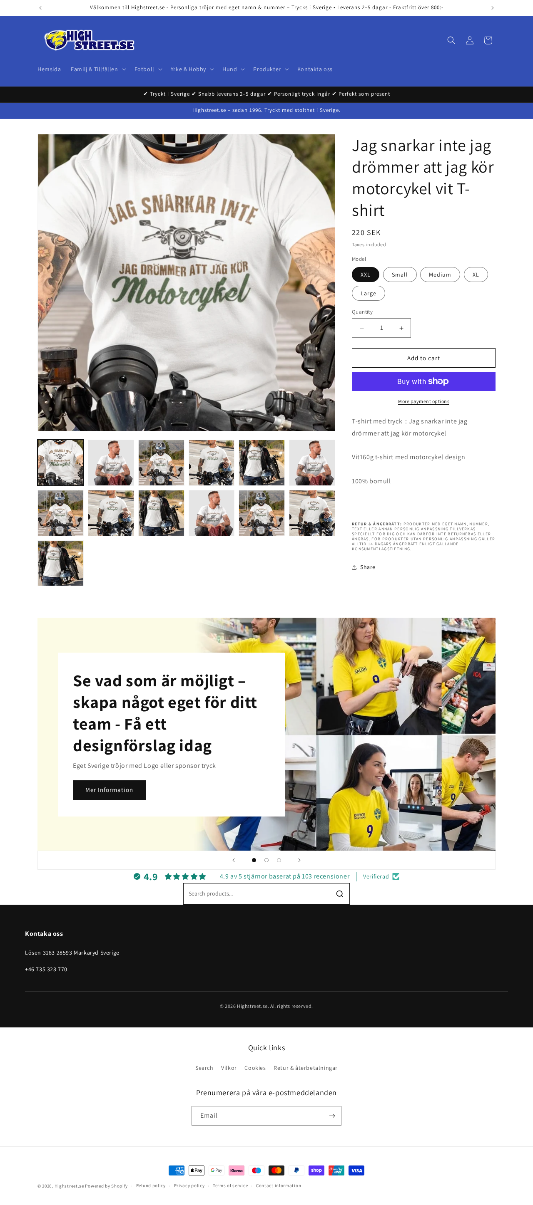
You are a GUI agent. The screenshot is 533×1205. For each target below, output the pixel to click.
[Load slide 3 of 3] (279, 860)
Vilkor (229, 1067)
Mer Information (109, 790)
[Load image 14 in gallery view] (312, 513)
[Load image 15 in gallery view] (60, 563)
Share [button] (368, 567)
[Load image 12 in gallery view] (212, 513)
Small (400, 274)
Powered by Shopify (106, 1186)
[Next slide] (299, 860)
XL (476, 274)
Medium (440, 274)
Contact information (278, 1185)
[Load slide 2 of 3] (266, 860)
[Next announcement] (492, 8)
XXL (366, 274)
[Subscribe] (332, 1116)
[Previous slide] (233, 860)
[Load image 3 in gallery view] (161, 463)
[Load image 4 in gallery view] (212, 463)
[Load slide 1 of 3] (254, 860)
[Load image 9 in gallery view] (111, 513)
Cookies (255, 1067)
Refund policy (151, 1185)
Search (204, 1067)
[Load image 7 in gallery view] (312, 463)
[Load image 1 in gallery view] (60, 463)
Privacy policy (189, 1185)
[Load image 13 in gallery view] (262, 513)
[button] (97, 69)
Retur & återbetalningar (306, 1067)
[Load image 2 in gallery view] (111, 463)
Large (368, 293)
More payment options (423, 401)
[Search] (339, 893)
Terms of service (230, 1185)
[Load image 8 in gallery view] (60, 513)
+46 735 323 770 (46, 969)
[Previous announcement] (40, 8)
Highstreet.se (69, 1186)
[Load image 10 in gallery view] (161, 513)
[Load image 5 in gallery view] (262, 463)
